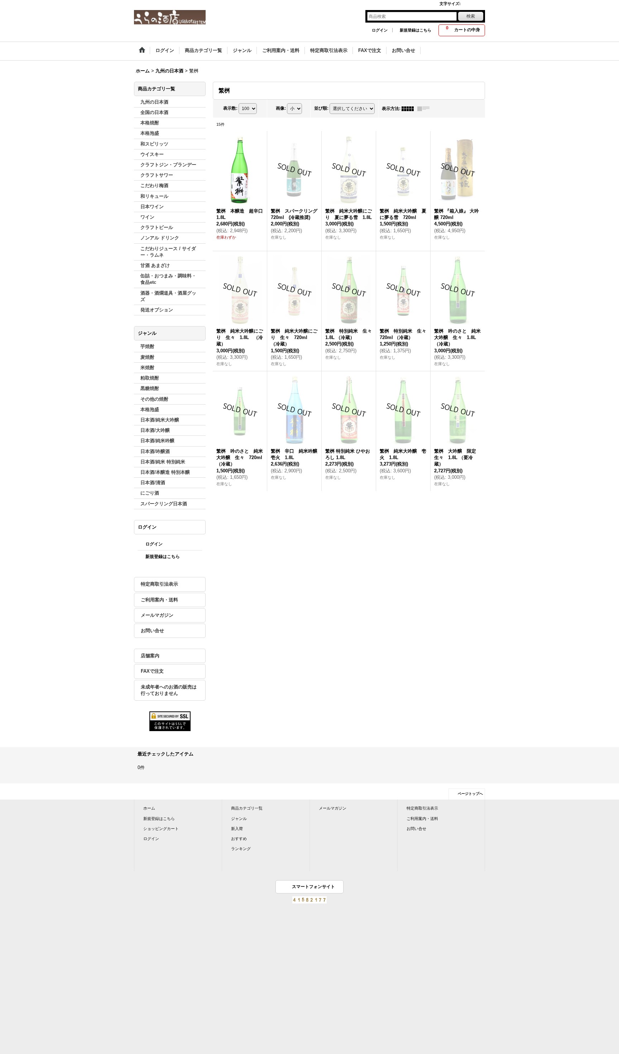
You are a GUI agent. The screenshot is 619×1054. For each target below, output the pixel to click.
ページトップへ (470, 794)
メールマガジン (157, 615)
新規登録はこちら (415, 30)
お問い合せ (152, 630)
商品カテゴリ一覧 (247, 808)
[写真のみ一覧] (409, 108)
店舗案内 (150, 655)
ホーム (149, 808)
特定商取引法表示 (159, 584)
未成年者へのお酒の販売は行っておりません (169, 690)
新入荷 (237, 828)
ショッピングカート (161, 828)
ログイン (380, 30)
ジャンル (239, 818)
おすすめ (239, 838)
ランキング (241, 848)
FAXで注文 (152, 671)
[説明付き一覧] (425, 108)
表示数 (230, 108)
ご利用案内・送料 (159, 599)
